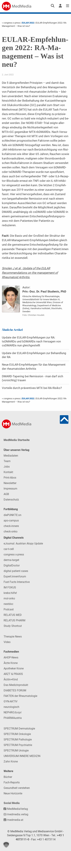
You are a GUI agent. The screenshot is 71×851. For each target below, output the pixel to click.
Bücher (8, 777)
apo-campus (11, 520)
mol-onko (9, 598)
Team (7, 461)
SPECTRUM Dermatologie (19, 728)
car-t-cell (9, 549)
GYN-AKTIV (10, 701)
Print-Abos (10, 477)
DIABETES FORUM (15, 690)
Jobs (7, 466)
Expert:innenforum (15, 576)
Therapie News (13, 636)
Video (7, 642)
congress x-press (14, 554)
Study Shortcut (13, 626)
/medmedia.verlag (17, 814)
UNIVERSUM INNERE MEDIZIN (22, 756)
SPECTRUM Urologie (16, 750)
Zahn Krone (11, 761)
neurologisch (11, 707)
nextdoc (8, 604)
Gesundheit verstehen (17, 788)
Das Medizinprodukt (16, 685)
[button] (6, 845)
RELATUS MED (13, 615)
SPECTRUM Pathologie (18, 739)
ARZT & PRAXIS (13, 674)
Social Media (12, 803)
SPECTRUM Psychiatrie (18, 745)
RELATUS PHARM (14, 620)
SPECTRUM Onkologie (17, 734)
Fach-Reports (12, 782)
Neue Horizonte (13, 793)
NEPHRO (12, 712)
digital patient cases (16, 571)
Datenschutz (11, 499)
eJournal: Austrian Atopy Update (23, 543)
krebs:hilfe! (10, 593)
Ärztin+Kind (11, 679)
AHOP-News (11, 657)
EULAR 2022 (28, 22)
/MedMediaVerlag (17, 808)
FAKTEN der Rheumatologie (20, 696)
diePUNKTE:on (12, 515)
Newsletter (10, 483)
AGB (6, 494)
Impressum (10, 488)
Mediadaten (11, 455)
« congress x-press (11, 22)
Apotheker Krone (14, 668)
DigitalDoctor (12, 565)
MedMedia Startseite (17, 440)
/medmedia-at (14, 819)
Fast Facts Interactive (17, 582)
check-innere (11, 526)
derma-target (11, 560)
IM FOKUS (10, 587)
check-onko (10, 531)
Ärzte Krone (11, 663)
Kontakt (8, 472)
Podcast (9, 609)
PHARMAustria (13, 718)
